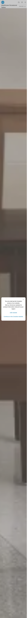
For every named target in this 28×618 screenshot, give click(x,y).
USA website (13, 313)
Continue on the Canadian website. (13, 316)
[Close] (23, 299)
